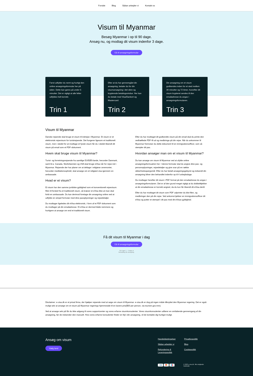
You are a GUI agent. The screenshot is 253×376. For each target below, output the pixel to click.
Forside (101, 5)
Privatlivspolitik (191, 339)
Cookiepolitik (190, 349)
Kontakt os (150, 5)
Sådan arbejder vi (130, 5)
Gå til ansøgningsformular (126, 52)
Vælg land (53, 348)
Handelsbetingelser (167, 339)
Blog (114, 5)
